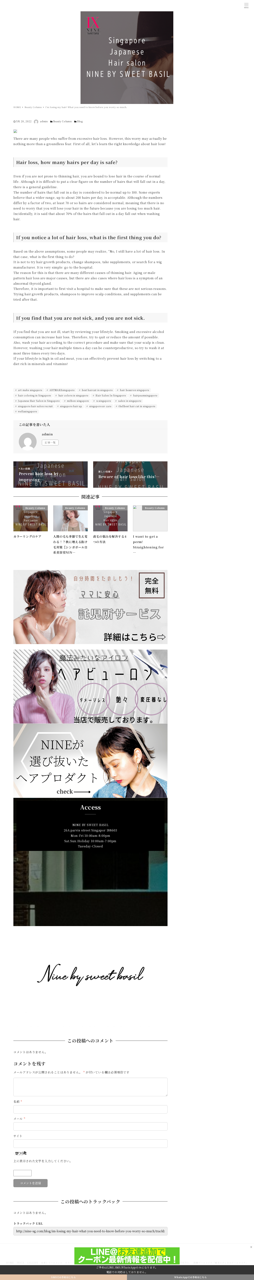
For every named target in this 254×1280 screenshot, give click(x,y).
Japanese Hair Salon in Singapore (38, 400)
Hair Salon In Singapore (110, 395)
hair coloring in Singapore (34, 395)
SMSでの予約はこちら (63, 1277)
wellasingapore (27, 411)
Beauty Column (62, 121)
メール (19, 1118)
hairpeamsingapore (144, 395)
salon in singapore (129, 400)
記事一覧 (50, 442)
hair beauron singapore (134, 390)
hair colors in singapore (73, 395)
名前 (17, 1101)
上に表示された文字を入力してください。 (43, 1161)
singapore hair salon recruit (35, 406)
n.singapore (103, 400)
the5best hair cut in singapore (136, 406)
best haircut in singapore (97, 390)
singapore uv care (100, 406)
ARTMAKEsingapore (62, 390)
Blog (80, 121)
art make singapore (29, 390)
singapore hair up (70, 406)
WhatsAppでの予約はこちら (190, 1277)
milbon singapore (77, 400)
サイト (17, 1136)
